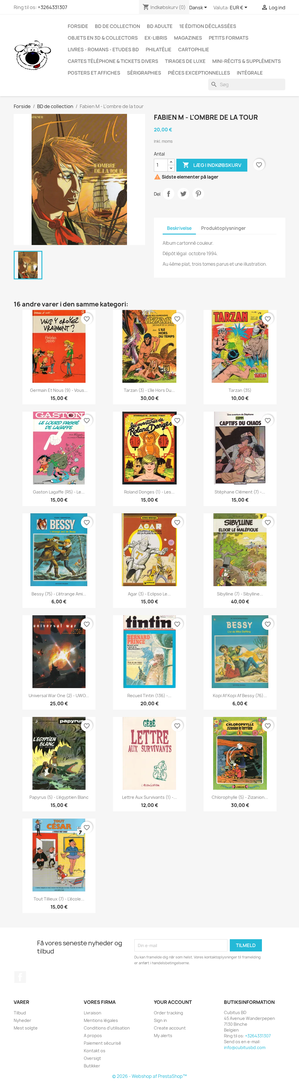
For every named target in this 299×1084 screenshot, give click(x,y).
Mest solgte (26, 1028)
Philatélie (158, 49)
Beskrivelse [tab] (179, 228)
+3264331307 (52, 7)
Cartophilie (193, 49)
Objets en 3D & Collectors (103, 38)
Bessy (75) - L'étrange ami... (59, 594)
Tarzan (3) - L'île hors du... (149, 390)
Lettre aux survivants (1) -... (149, 797)
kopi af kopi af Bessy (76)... (240, 695)
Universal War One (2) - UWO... (59, 695)
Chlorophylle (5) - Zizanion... (240, 797)
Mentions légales (101, 1020)
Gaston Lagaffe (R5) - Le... (59, 492)
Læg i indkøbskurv (211, 164)
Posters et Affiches (94, 73)
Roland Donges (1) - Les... (149, 492)
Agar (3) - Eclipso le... (149, 594)
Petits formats (228, 38)
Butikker (92, 1066)
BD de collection (117, 26)
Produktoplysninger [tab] (223, 228)
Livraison (92, 1013)
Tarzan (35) (240, 390)
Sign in (160, 1020)
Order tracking (168, 1013)
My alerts (163, 1035)
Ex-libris (156, 38)
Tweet (183, 194)
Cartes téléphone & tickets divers (113, 61)
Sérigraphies (144, 73)
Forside (78, 26)
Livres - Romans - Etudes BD (103, 49)
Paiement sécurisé (102, 1043)
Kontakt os (94, 1050)
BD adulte (160, 26)
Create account (170, 1028)
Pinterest (198, 194)
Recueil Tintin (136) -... (149, 695)
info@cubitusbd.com (244, 1047)
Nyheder (22, 1020)
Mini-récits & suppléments (246, 61)
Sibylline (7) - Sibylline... (240, 594)
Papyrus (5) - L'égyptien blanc (58, 797)
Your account (173, 1002)
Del (168, 194)
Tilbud (20, 1013)
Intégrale (250, 73)
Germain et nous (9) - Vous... (59, 390)
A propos (93, 1035)
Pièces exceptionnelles (199, 73)
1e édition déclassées (207, 26)
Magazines (188, 38)
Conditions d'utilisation (107, 1028)
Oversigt (92, 1058)
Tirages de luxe (185, 61)
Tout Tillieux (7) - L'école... (59, 899)
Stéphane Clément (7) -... (240, 492)
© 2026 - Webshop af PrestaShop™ (149, 1076)
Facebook (20, 977)
